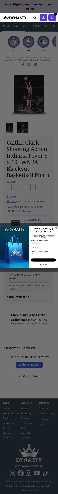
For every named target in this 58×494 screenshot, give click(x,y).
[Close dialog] (56, 227)
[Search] (35, 17)
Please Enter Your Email (39, 251)
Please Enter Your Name (39, 240)
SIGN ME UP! (43, 260)
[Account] (43, 17)
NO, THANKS (43, 264)
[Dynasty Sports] (14, 17)
